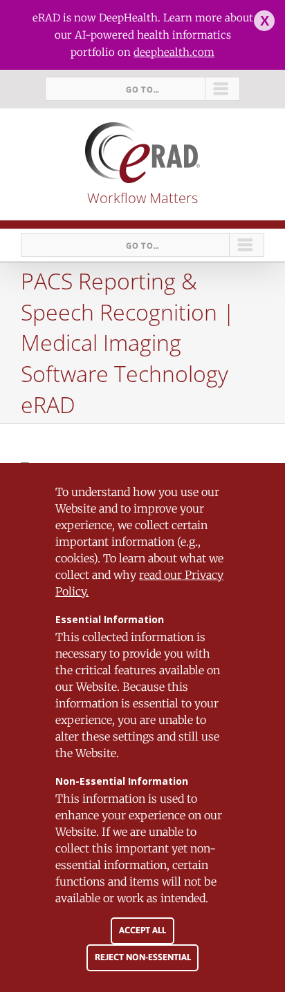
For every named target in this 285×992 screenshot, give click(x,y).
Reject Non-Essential (143, 957)
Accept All (142, 930)
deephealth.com (174, 52)
